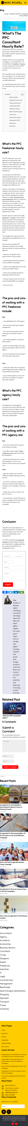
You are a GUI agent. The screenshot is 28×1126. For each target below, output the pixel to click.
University (4, 1008)
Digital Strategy (6, 1043)
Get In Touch (5, 1046)
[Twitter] (10, 592)
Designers (4, 958)
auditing (16, 64)
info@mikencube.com (11, 1092)
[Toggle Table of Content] (21, 94)
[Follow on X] (9, 1112)
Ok (12, 1123)
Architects (5, 940)
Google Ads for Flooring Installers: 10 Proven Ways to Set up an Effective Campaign (12, 835)
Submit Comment (10, 767)
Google (13, 218)
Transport (4, 1001)
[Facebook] (5, 592)
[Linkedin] (16, 592)
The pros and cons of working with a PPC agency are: (15, 120)
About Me (4, 1033)
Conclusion (12, 126)
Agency (3, 936)
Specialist (4, 998)
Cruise (3, 954)
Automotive (5, 944)
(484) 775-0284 (10, 1095)
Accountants (6, 933)
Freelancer (5, 965)
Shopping (4, 994)
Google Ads (4, 1040)
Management (6, 983)
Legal (2, 976)
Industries (4, 969)
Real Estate (5, 987)
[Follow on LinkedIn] (3, 1112)
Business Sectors (7, 947)
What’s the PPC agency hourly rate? (15, 113)
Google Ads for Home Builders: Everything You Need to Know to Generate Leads (11, 807)
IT (1, 972)
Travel (3, 1005)
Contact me (17, 544)
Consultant (5, 951)
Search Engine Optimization (13, 990)
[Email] (21, 592)
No (16, 1123)
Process (3, 1037)
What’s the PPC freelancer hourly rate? (15, 99)
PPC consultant (6, 56)
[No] (26, 1120)
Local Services (6, 980)
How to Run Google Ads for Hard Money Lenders (13, 917)
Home (3, 1030)
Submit (8, 584)
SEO (21, 369)
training (22, 64)
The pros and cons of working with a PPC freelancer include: (15, 106)
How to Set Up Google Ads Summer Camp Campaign (12, 863)
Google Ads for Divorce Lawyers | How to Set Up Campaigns (13, 890)
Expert (3, 962)
